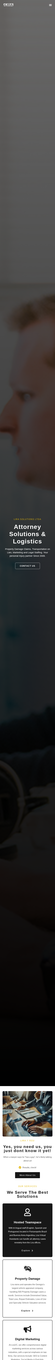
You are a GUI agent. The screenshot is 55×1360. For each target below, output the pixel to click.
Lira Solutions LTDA (27, 519)
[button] (50, 5)
